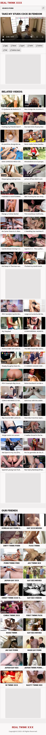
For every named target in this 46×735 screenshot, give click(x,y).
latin (31, 45)
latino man (16, 50)
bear (14, 45)
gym (22, 45)
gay (6, 45)
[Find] (43, 8)
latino (40, 45)
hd (6, 50)
